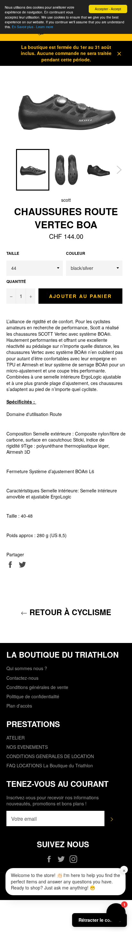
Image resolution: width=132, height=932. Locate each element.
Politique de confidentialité (32, 696)
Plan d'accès (19, 705)
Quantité (16, 281)
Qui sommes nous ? (26, 668)
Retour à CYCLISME (69, 612)
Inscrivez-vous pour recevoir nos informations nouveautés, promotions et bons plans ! (52, 801)
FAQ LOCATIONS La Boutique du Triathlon (49, 765)
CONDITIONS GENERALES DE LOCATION (50, 756)
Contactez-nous (22, 678)
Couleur (75, 253)
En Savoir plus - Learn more (32, 26)
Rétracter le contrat (99, 920)
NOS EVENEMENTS (27, 747)
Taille (12, 253)
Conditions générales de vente (37, 687)
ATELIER (15, 737)
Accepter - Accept (108, 8)
